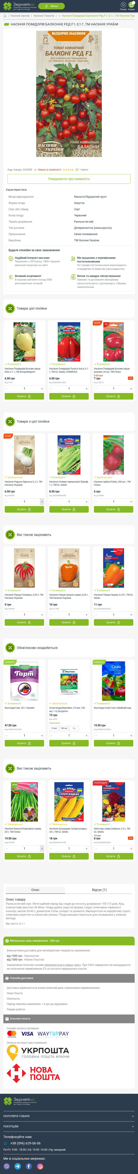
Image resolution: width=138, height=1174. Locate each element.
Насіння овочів (20, 15)
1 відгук (84, 169)
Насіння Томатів (43, 15)
